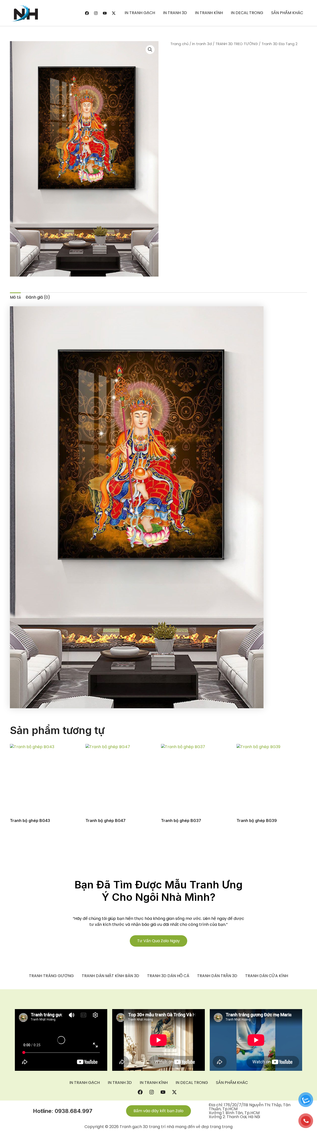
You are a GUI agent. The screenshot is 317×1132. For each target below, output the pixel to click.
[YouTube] (105, 13)
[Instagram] (96, 13)
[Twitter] (114, 13)
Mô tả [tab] (15, 297)
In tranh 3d (202, 43)
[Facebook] (87, 13)
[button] (150, 49)
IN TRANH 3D (175, 13)
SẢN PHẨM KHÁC (287, 13)
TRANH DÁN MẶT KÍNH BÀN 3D (110, 976)
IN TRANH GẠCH (140, 13)
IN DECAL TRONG (247, 13)
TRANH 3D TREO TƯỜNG (236, 43)
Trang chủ (179, 43)
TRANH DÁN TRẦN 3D (217, 976)
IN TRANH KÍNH (209, 13)
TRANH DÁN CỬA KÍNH (266, 976)
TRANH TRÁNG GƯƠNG (51, 976)
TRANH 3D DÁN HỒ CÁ (168, 976)
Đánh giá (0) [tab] (38, 297)
